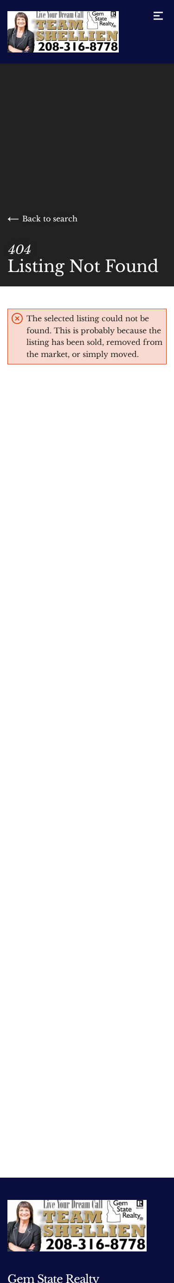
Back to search (49, 218)
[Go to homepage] (72, 31)
